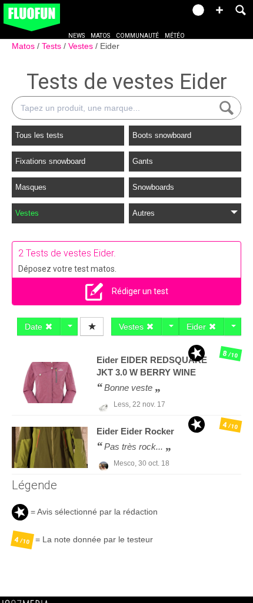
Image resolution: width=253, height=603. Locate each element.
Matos (100, 35)
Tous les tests (39, 135)
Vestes (81, 46)
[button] (219, 10)
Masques (30, 187)
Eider (109, 46)
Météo (175, 35)
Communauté (137, 35)
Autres (143, 213)
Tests (53, 46)
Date (35, 326)
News (76, 35)
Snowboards (153, 187)
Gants (142, 161)
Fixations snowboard (50, 161)
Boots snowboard (161, 135)
